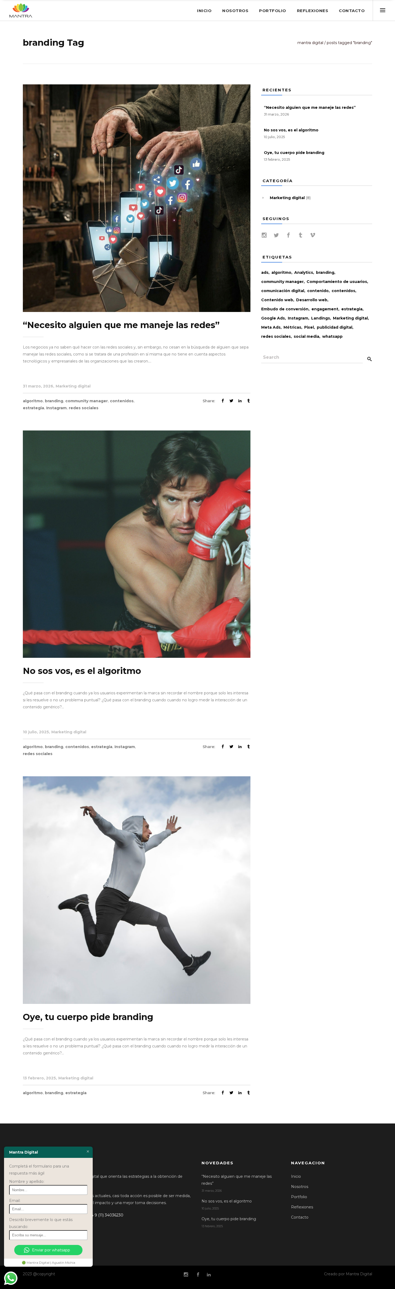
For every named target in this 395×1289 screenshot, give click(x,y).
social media (306, 336)
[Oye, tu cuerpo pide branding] (136, 889)
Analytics (303, 272)
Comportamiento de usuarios (337, 281)
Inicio (296, 1176)
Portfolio (299, 1196)
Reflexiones (302, 1207)
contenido (318, 290)
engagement (324, 309)
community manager (86, 400)
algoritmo (33, 400)
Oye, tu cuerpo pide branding (88, 1017)
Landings (320, 318)
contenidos (122, 400)
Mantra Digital (310, 43)
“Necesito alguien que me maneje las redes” (121, 325)
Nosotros (299, 1186)
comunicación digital (282, 290)
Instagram (56, 407)
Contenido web (277, 299)
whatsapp (332, 336)
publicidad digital (334, 327)
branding (54, 400)
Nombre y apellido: (26, 1181)
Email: (14, 1200)
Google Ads (273, 318)
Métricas (292, 327)
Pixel (309, 327)
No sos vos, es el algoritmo (82, 671)
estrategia (33, 407)
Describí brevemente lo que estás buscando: (41, 1223)
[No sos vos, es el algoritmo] (136, 543)
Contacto (299, 1217)
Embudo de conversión (284, 309)
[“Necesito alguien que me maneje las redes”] (136, 197)
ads (264, 272)
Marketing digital (73, 386)
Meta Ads (271, 327)
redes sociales (83, 407)
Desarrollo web (311, 299)
